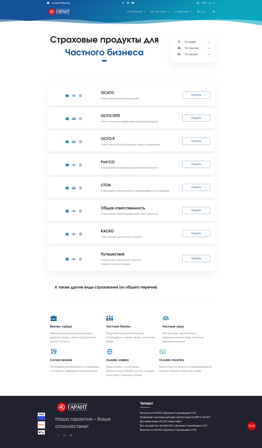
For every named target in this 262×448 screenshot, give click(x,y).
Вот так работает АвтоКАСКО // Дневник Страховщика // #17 (173, 425)
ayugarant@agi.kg (61, 3)
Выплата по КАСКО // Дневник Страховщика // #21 (168, 413)
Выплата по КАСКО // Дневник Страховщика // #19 (168, 430)
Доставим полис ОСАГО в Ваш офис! (161, 421)
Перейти (196, 95)
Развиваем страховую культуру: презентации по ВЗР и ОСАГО (175, 417)
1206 (204, 3)
